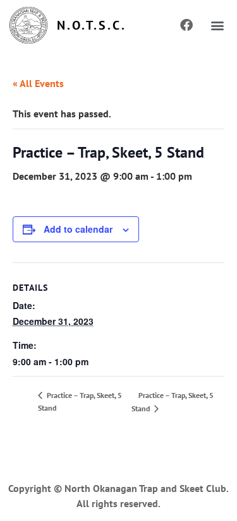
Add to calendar (78, 229)
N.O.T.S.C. (91, 25)
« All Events (38, 83)
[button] (217, 25)
